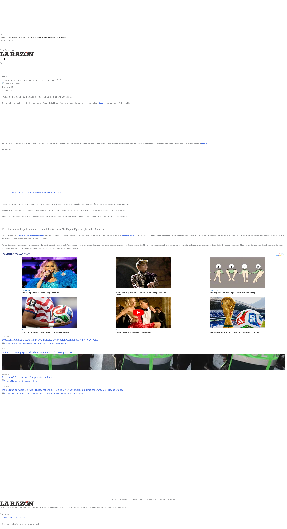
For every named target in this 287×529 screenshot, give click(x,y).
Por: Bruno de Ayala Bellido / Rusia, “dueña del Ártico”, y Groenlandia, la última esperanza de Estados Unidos (62, 389)
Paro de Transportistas (35, 73)
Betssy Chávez (52, 73)
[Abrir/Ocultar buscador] (4, 59)
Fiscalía (204, 143)
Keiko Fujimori (12, 73)
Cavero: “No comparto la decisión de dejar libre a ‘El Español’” (37, 192)
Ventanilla (3, 73)
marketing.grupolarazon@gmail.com (13, 517)
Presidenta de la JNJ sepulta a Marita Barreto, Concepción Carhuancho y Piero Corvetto (50, 339)
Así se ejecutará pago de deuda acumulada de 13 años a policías (37, 352)
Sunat (101, 103)
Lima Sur (72, 73)
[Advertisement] (143, 16)
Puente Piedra (22, 73)
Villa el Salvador (62, 73)
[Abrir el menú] (1, 34)
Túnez (45, 73)
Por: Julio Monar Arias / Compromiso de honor (27, 377)
